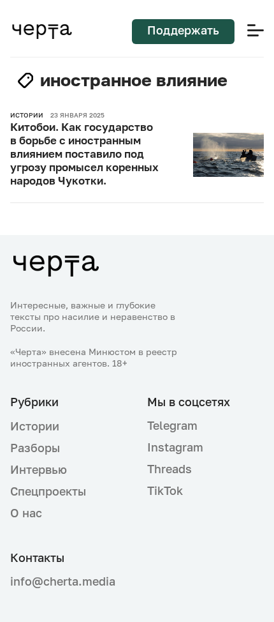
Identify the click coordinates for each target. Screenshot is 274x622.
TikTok (165, 490)
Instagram (175, 447)
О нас (26, 513)
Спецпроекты (48, 491)
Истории (34, 426)
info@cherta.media (62, 581)
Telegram (172, 425)
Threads (169, 468)
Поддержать (183, 30)
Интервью (38, 469)
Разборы (35, 448)
